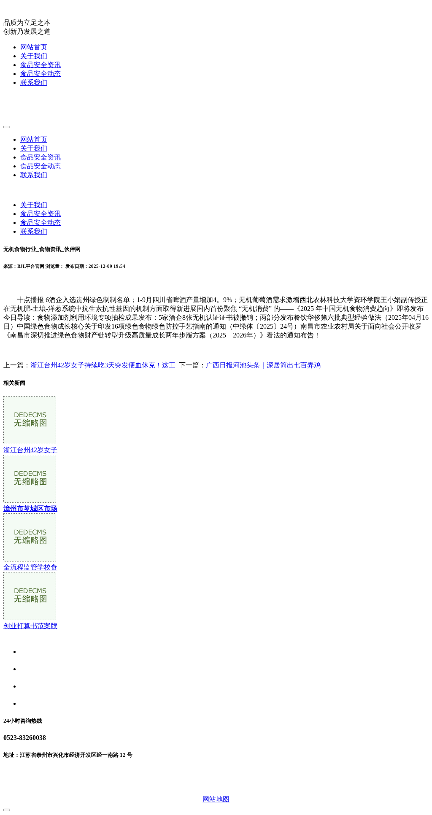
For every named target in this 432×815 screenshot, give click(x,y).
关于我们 (33, 55)
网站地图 (216, 799)
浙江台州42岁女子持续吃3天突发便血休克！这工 (103, 365)
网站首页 (33, 47)
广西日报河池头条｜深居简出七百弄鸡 (263, 365)
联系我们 (33, 82)
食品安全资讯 (40, 64)
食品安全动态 (40, 73)
